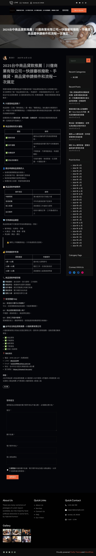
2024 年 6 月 (77, 240)
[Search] (88, 60)
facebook (26, 3)
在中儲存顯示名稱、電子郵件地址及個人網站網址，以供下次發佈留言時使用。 (32, 469)
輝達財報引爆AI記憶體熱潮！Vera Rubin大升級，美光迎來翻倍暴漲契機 (79, 112)
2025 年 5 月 (77, 208)
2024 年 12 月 (77, 223)
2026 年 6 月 (77, 171)
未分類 (6, 386)
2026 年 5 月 (77, 174)
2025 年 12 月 (77, 188)
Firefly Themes (76, 552)
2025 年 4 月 (77, 211)
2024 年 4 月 (77, 246)
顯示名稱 (11, 435)
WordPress (89, 552)
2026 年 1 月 (77, 185)
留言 (9, 410)
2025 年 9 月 (77, 197)
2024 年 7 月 (77, 237)
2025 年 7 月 (77, 203)
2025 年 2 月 (77, 217)
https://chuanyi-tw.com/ (22, 369)
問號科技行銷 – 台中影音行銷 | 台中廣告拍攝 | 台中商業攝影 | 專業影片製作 (37, 10)
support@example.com (76, 510)
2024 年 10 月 (77, 229)
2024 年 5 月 (77, 243)
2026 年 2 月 (77, 183)
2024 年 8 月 (77, 234)
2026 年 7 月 (77, 168)
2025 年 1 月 (77, 220)
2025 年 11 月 (77, 191)
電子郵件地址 (12, 446)
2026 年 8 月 (77, 165)
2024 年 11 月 (77, 226)
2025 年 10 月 (77, 194)
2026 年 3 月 (77, 180)
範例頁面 (65, 10)
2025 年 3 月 (77, 214)
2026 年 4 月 (77, 177)
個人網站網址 (12, 457)
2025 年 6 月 (77, 206)
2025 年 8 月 (77, 200)
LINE (16, 2)
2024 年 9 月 (77, 231)
